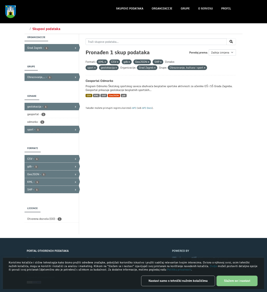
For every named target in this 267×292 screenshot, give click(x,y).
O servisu (205, 8)
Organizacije (162, 8)
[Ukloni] (105, 62)
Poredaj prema (198, 52)
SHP (104, 95)
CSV (89, 95)
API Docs (147, 108)
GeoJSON (114, 95)
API (134, 108)
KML (96, 95)
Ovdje (214, 266)
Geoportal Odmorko (99, 80)
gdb (123, 95)
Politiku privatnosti (179, 269)
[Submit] (231, 41)
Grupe (185, 8)
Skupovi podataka (129, 8)
